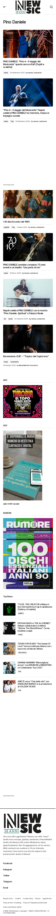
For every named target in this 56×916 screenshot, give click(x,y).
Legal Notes (47, 898)
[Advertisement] (28, 155)
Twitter (6, 875)
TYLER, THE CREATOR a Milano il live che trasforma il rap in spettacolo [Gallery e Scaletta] (35, 607)
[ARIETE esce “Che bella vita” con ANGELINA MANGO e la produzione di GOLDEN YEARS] (9, 686)
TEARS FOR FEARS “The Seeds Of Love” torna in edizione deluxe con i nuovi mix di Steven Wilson (34, 646)
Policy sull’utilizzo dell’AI (12, 907)
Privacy (37, 898)
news (6, 73)
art (5, 319)
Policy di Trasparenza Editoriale (35, 903)
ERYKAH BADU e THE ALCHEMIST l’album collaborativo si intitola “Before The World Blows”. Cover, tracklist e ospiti (34, 627)
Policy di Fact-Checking (12, 903)
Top (12, 121)
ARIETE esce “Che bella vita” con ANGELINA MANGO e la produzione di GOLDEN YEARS (35, 684)
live (19, 671)
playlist (6, 227)
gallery (20, 613)
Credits (18, 898)
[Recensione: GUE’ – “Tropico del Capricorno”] (28, 339)
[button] (4, 7)
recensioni (14, 362)
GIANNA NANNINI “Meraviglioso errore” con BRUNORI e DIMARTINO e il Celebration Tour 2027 (35, 665)
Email (5, 887)
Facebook (7, 863)
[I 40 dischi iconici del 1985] (28, 204)
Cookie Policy (28, 898)
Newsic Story (8, 898)
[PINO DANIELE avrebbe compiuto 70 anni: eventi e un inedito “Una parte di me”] (28, 247)
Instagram (7, 869)
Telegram (7, 881)
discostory (22, 652)
